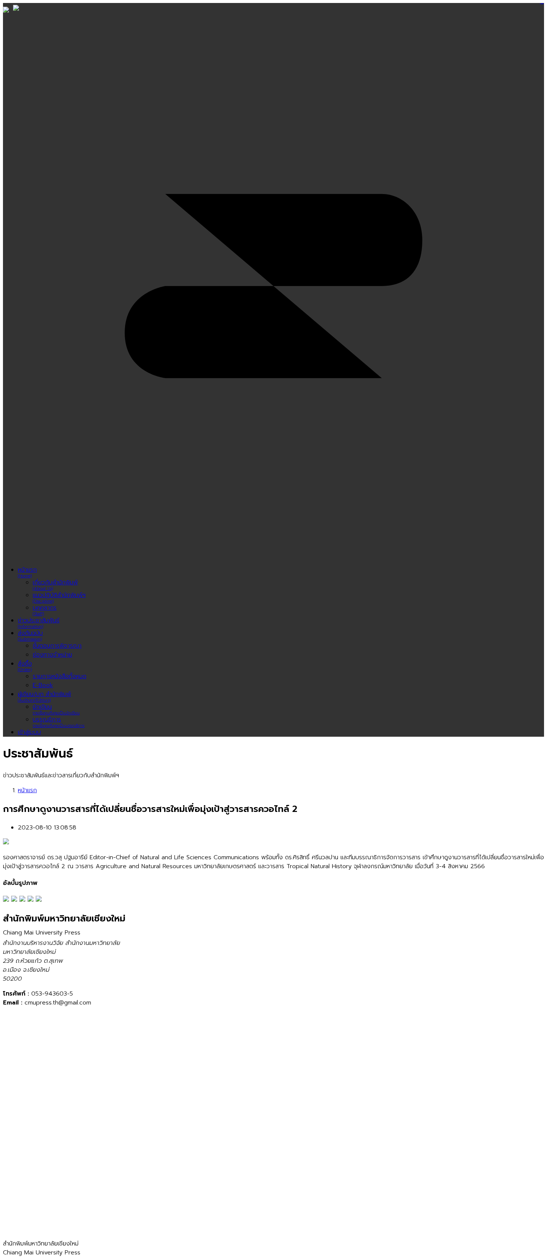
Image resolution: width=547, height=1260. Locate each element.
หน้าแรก (27, 790)
